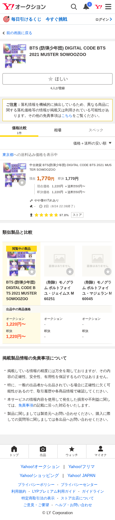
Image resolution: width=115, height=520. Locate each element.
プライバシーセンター (79, 484)
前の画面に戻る (19, 33)
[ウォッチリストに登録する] (32, 271)
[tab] (19, 130)
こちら (66, 115)
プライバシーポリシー (36, 484)
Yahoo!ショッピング (39, 475)
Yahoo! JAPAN (81, 475)
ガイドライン (93, 491)
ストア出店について (77, 498)
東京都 (7, 155)
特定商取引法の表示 (38, 498)
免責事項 (25, 405)
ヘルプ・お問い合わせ (73, 505)
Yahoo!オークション (40, 466)
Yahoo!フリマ (81, 466)
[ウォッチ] (22, 182)
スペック (96, 130)
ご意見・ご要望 (36, 505)
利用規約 (18, 491)
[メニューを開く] (109, 6)
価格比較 (19, 130)
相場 (57, 130)
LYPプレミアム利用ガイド (54, 491)
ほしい (61, 78)
